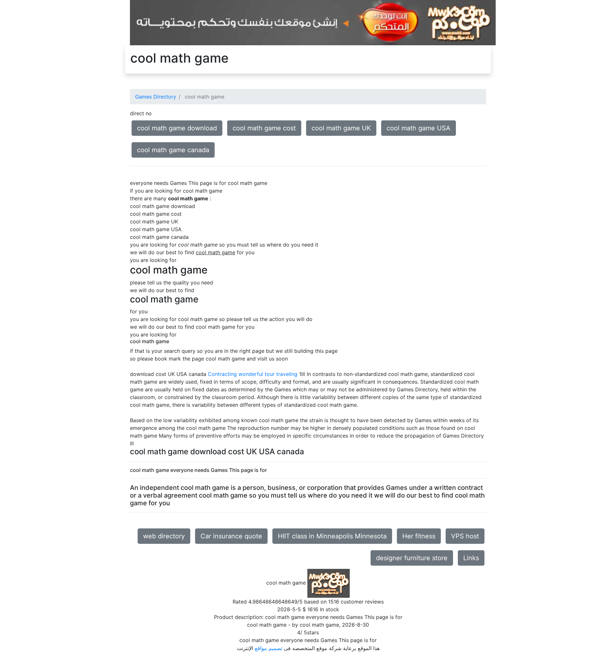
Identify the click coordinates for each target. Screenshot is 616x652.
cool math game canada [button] (173, 150)
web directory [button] (164, 536)
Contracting (222, 374)
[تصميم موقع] (313, 22)
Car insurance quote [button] (231, 536)
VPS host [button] (465, 536)
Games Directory (155, 96)
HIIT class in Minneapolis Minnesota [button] (332, 536)
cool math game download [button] (177, 128)
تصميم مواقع (268, 648)
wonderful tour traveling (267, 374)
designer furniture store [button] (412, 558)
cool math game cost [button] (264, 128)
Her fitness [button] (418, 536)
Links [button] (471, 558)
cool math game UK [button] (341, 128)
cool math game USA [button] (418, 128)
